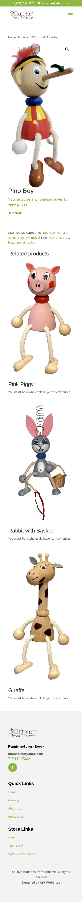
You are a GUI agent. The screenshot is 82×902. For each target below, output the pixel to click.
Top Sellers (15, 846)
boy (10, 242)
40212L (64, 238)
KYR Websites (50, 882)
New (21, 238)
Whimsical (38, 37)
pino (18, 242)
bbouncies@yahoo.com (25, 754)
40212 (53, 238)
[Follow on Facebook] (12, 767)
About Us (14, 808)
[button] (67, 49)
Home (12, 37)
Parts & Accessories (22, 854)
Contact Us (16, 817)
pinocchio (29, 242)
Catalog (13, 800)
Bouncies (24, 37)
